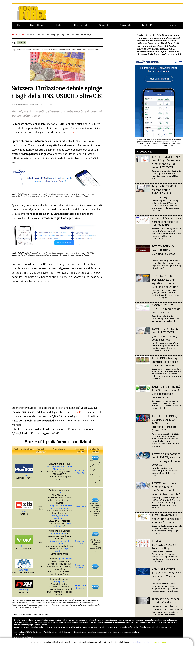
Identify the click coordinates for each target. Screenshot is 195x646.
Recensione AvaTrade (80, 566)
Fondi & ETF (148, 25)
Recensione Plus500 (80, 471)
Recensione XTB (80, 508)
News (21, 34)
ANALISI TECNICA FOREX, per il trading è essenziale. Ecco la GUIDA (166, 575)
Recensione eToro (80, 542)
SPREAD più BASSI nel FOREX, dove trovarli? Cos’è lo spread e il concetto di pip (166, 392)
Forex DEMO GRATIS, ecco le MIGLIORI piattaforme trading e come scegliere (165, 334)
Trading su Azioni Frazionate (59, 517)
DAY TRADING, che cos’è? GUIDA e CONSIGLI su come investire (164, 252)
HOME (19, 25)
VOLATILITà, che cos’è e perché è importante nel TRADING (167, 221)
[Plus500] (56, 186)
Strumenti (103, 25)
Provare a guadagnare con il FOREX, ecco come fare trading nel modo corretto (167, 459)
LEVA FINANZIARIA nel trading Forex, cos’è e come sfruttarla (166, 518)
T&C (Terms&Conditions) (23, 637)
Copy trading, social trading (59, 542)
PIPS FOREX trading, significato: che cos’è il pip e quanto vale (166, 361)
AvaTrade (23, 569)
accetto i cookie (160, 642)
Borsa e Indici (126, 25)
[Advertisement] (117, 14)
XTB (24, 511)
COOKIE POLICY (20, 635)
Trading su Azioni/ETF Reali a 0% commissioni (59, 506)
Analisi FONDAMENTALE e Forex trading (164, 544)
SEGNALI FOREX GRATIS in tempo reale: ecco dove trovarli (166, 309)
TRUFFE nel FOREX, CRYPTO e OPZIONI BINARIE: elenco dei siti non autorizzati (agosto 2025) (165, 423)
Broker (59, 25)
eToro (24, 545)
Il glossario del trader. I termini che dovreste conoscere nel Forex (166, 602)
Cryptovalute (170, 25)
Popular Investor (58, 533)
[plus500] (56, 245)
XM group (23, 589)
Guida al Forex (36, 25)
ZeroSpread (59, 581)
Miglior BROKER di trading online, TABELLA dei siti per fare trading (165, 192)
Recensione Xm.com (80, 586)
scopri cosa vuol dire (141, 642)
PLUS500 (24, 475)
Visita (95, 458)
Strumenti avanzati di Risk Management (59, 467)
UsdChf (22, 42)
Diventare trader (81, 25)
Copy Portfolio (61, 550)
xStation (59, 492)
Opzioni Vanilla (65, 558)
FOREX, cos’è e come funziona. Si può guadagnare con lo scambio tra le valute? (166, 489)
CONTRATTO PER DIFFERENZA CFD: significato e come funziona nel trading (165, 281)
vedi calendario (62, 524)
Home (14, 34)
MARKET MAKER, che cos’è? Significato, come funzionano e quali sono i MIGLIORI (166, 162)
